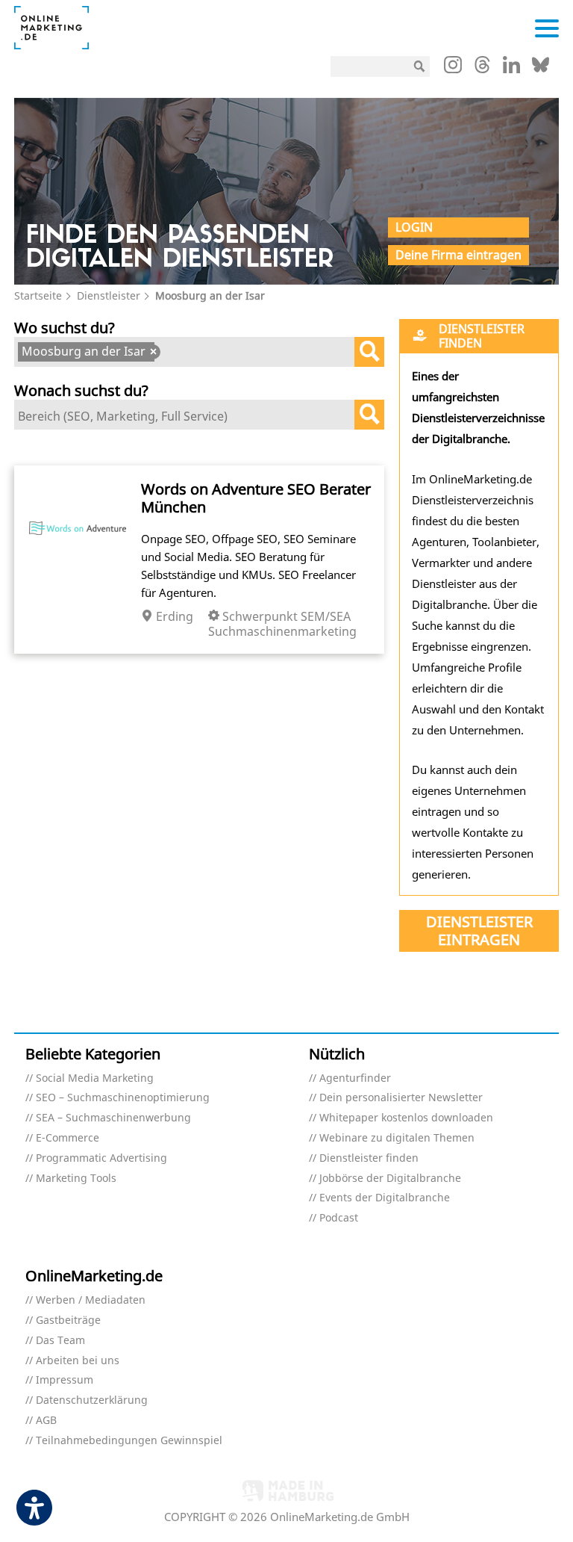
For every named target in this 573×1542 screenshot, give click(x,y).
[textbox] (170, 353)
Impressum (64, 1380)
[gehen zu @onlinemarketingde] (482, 69)
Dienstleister (108, 295)
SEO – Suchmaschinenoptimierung (123, 1098)
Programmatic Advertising (101, 1158)
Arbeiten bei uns (77, 1360)
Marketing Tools (76, 1178)
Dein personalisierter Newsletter (401, 1098)
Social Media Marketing (95, 1078)
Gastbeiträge (68, 1320)
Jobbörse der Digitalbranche (390, 1178)
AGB (46, 1420)
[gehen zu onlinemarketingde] (453, 68)
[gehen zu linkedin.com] (511, 69)
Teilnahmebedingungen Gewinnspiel (129, 1440)
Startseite (38, 295)
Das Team (60, 1340)
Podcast (338, 1218)
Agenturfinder (355, 1078)
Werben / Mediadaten (90, 1300)
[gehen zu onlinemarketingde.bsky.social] (540, 69)
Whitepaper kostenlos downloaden (406, 1118)
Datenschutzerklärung (92, 1400)
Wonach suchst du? (81, 390)
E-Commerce (67, 1138)
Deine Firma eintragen (458, 255)
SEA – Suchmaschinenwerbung (113, 1118)
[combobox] (199, 352)
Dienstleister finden (369, 1158)
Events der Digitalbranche (384, 1198)
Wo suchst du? (64, 328)
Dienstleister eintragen (479, 930)
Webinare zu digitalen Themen (397, 1138)
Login (414, 227)
